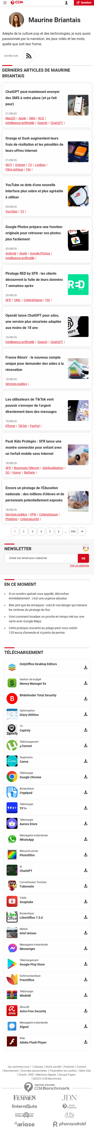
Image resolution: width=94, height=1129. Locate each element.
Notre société (53, 1066)
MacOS (10, 118)
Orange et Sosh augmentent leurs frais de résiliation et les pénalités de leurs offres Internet (34, 144)
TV (30, 165)
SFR (8, 300)
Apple (22, 118)
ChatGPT (56, 123)
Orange (20, 165)
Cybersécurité (29, 519)
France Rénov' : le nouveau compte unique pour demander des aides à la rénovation (34, 363)
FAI (28, 169)
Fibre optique (14, 169)
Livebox (40, 165)
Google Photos (40, 253)
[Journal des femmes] (24, 1097)
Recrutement (11, 1070)
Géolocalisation (52, 468)
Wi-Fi (8, 165)
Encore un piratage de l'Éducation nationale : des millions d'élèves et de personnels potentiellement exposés (34, 494)
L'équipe (38, 1066)
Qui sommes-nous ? (19, 1066)
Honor (16, 472)
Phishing (11, 519)
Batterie (29, 472)
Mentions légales (46, 1074)
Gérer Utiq (85, 1070)
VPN (33, 514)
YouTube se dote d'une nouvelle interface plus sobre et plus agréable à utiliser (34, 191)
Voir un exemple (79, 565)
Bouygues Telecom (26, 468)
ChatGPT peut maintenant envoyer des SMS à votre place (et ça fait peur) (32, 98)
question (86, 2)
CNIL (17, 300)
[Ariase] (24, 1124)
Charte (22, 1074)
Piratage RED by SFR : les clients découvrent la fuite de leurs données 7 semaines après (34, 279)
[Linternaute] (24, 1106)
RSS (31, 1074)
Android (10, 253)
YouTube (11, 211)
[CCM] (17, 2)
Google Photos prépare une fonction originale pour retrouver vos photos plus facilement (33, 233)
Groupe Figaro (67, 1074)
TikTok (22, 426)
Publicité (69, 1066)
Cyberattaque (33, 300)
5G (7, 472)
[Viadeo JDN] (69, 1115)
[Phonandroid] (69, 1124)
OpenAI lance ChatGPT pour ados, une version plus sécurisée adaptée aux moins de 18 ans (33, 321)
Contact (81, 1066)
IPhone (10, 426)
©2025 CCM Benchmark (47, 1078)
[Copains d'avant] (24, 1115)
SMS (32, 118)
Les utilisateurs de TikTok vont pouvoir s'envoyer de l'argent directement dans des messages (31, 405)
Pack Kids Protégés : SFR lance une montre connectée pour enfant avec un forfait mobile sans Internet (33, 447)
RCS (41, 118)
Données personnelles (34, 1070)
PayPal (35, 426)
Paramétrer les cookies (63, 1070)
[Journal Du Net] (69, 1097)
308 (73, 531)
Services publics (16, 384)
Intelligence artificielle (19, 123)
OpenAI (42, 123)
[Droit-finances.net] (69, 1106)
